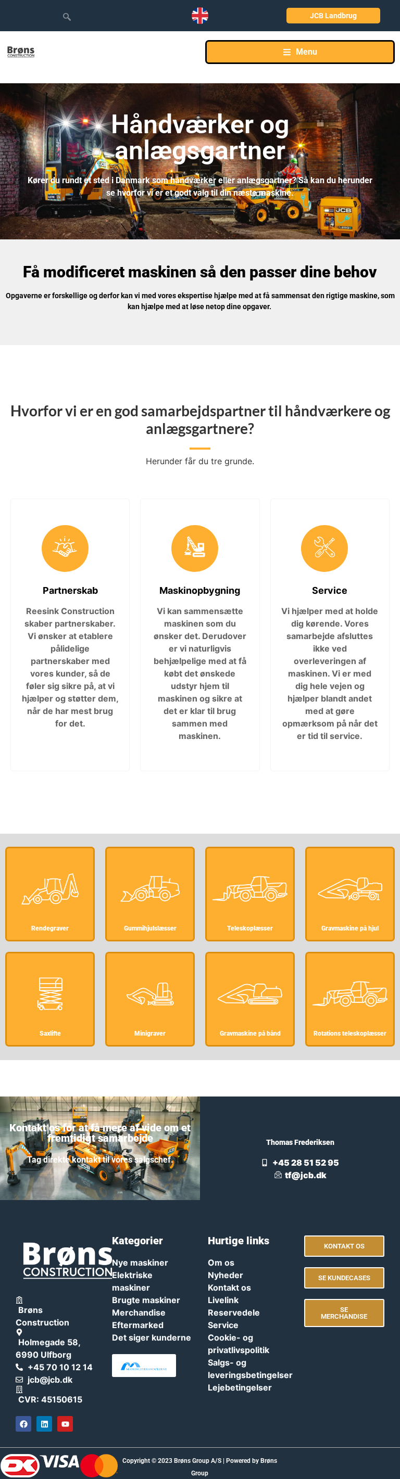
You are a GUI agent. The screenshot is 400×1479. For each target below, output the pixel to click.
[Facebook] (23, 1424)
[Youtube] (65, 1424)
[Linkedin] (44, 1424)
